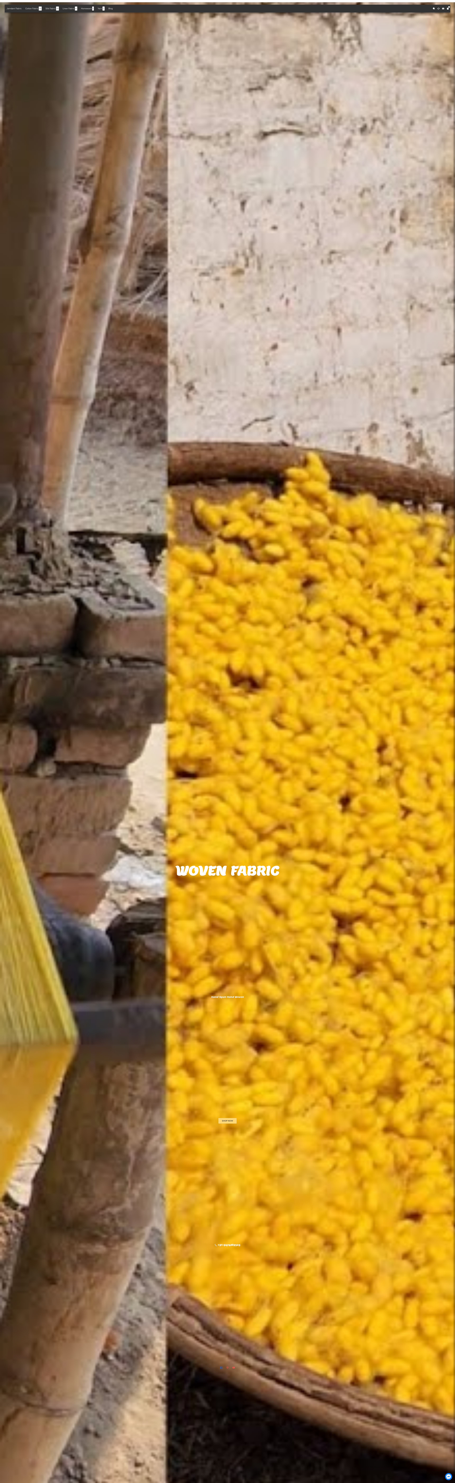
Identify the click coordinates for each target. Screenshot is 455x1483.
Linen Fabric (70, 8)
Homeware (87, 8)
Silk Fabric (52, 8)
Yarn (101, 8)
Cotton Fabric (33, 8)
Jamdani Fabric (14, 8)
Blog (110, 8)
